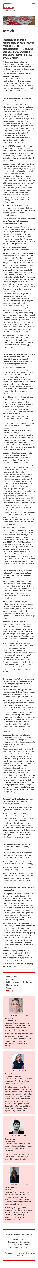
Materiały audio (12, 985)
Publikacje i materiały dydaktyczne (19, 982)
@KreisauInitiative (23, 1242)
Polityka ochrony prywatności (16, 1253)
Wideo (8, 988)
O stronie (31, 1253)
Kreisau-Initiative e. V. (23, 1247)
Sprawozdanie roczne (14, 976)
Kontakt (20, 1256)
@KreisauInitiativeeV (22, 1245)
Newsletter (10, 979)
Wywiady (9, 991)
